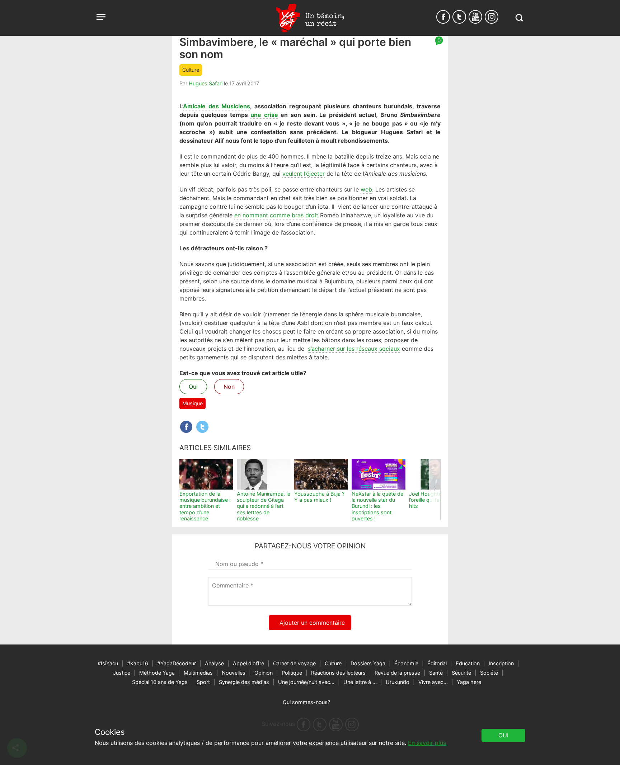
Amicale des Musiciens (216, 106)
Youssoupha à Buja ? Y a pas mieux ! (319, 497)
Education (468, 663)
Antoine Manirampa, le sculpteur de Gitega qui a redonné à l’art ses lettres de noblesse (263, 506)
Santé (436, 673)
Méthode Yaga (157, 673)
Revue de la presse (397, 673)
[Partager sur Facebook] (186, 427)
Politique (292, 673)
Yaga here (469, 682)
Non (229, 386)
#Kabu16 (137, 663)
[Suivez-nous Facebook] (443, 17)
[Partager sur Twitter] (202, 427)
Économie (406, 663)
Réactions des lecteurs (338, 673)
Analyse (214, 663)
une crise (264, 114)
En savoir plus (427, 742)
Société (489, 673)
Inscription (501, 663)
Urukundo (397, 682)
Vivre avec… (433, 682)
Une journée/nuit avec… (306, 682)
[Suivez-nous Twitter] (459, 17)
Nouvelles (233, 673)
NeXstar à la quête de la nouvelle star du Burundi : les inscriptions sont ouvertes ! (377, 506)
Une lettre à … (360, 682)
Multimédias (198, 673)
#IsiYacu (108, 663)
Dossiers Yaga (368, 663)
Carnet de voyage (294, 663)
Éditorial (437, 663)
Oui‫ (503, 735)
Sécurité (461, 673)
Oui (193, 386)
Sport (203, 682)
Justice (121, 673)
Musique (192, 403)
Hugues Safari (205, 83)
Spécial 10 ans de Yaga (160, 682)
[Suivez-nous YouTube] (475, 17)
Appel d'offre (248, 663)
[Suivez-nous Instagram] (491, 17)
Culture (190, 70)
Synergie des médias (244, 682)
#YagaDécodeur (176, 663)
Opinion (263, 673)
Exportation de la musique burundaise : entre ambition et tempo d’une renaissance (205, 506)
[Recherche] (519, 17)
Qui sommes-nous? (306, 702)
